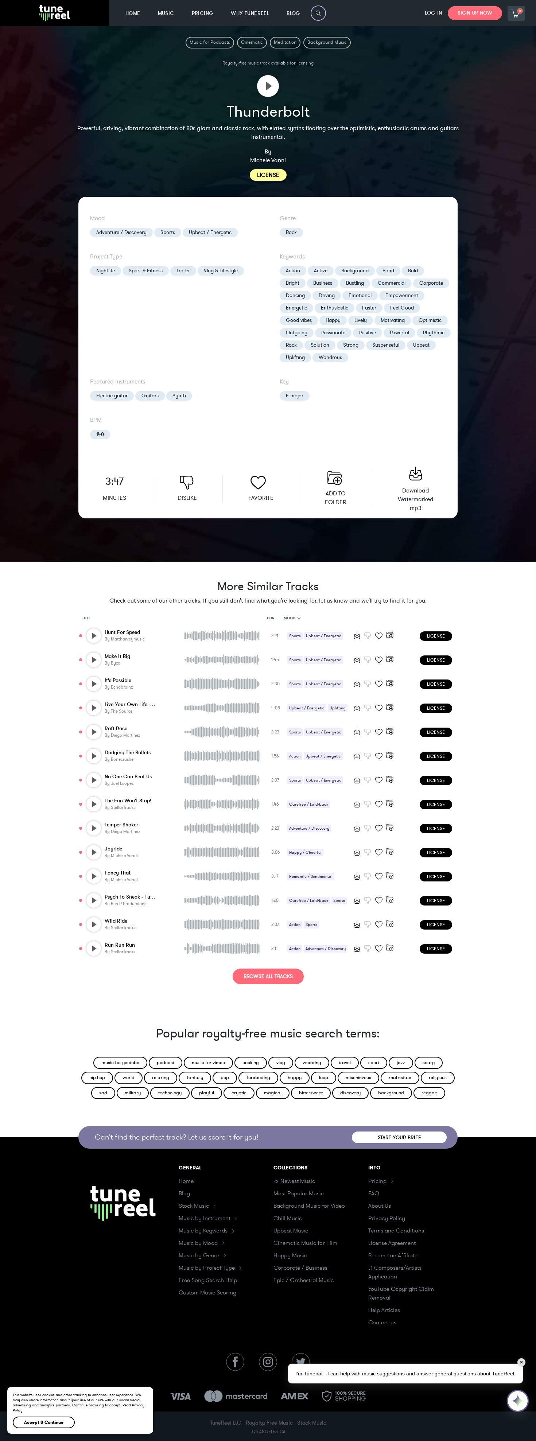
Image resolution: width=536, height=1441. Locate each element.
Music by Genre (199, 1255)
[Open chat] (518, 1401)
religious (438, 1077)
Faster (369, 307)
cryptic (239, 1093)
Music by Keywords (203, 1231)
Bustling (355, 283)
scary (429, 1062)
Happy (333, 320)
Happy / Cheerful (305, 852)
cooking (250, 1062)
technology (170, 1093)
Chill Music (287, 1218)
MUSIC (166, 13)
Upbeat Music (290, 1231)
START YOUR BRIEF (399, 1137)
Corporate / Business (300, 1268)
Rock (291, 232)
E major (294, 395)
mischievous (358, 1077)
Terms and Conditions (396, 1231)
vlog (280, 1062)
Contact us (382, 1323)
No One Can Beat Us (128, 776)
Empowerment (401, 295)
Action (293, 270)
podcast (165, 1062)
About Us (379, 1206)
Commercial (391, 283)
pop (225, 1077)
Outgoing (296, 332)
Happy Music (290, 1255)
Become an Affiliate (392, 1255)
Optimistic (430, 320)
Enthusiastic (334, 307)
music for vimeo (208, 1062)
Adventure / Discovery (121, 232)
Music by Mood (198, 1243)
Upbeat (421, 345)
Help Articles (384, 1310)
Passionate (333, 332)
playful (206, 1093)
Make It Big (117, 656)
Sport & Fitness (146, 270)
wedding (312, 1062)
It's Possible (118, 680)
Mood (289, 618)
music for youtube (120, 1062)
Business (322, 283)
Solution (320, 345)
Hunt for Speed (122, 632)
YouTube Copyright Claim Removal (401, 1293)
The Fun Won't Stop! (128, 800)
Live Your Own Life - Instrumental (143, 704)
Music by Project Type (207, 1268)
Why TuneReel (250, 13)
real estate (400, 1077)
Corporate (431, 283)
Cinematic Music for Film (305, 1243)
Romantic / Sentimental (311, 876)
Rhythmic (433, 332)
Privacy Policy (386, 1218)
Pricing (377, 1181)
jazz (401, 1062)
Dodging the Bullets (128, 752)
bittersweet (311, 1093)
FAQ (373, 1193)
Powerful (399, 332)
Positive (367, 332)
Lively (360, 320)
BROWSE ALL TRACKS (268, 976)
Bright (292, 283)
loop (323, 1077)
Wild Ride (116, 921)
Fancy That (118, 872)
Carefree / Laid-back (308, 804)
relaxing (160, 1077)
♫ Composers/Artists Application (395, 1272)
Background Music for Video (309, 1206)
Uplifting (295, 357)
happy (295, 1077)
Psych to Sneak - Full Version (138, 896)
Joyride (113, 848)
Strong (350, 345)
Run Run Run (120, 945)
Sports (167, 232)
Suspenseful (385, 345)
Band (388, 270)
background (391, 1093)
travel (345, 1062)
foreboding (258, 1077)
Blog (184, 1193)
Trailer (183, 270)
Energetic (296, 307)
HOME (132, 13)
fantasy (195, 1077)
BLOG (293, 13)
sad (103, 1093)
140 (100, 434)
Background (355, 270)
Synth (179, 395)
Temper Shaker (121, 824)
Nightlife (105, 270)
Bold (413, 270)
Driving (327, 295)
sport (373, 1062)
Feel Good (402, 307)
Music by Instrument (204, 1218)
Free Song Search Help (208, 1280)
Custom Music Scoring (207, 1293)
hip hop (97, 1077)
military (133, 1093)
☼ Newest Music (294, 1181)
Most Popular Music (298, 1193)
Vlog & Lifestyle (221, 270)
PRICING (203, 13)
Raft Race (116, 728)
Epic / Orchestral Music (303, 1280)
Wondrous (330, 357)
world (129, 1077)
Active (320, 270)
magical (272, 1093)
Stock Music (194, 1206)
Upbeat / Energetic (210, 232)
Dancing (295, 295)
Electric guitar (112, 395)
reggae (429, 1093)
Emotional (360, 295)
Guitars (150, 395)
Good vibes (299, 320)
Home (186, 1181)
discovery (350, 1093)
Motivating (393, 320)
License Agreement (392, 1243)
